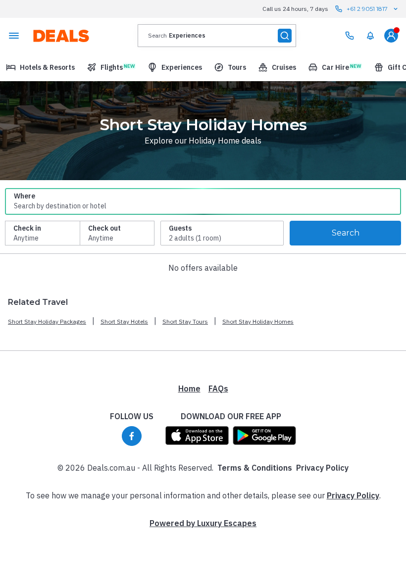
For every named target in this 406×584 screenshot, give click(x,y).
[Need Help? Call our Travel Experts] (349, 36)
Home (189, 388)
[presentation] (217, 36)
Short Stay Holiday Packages (47, 321)
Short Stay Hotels (124, 321)
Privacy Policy (322, 468)
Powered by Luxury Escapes (203, 523)
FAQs (218, 388)
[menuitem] (370, 36)
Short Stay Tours (185, 321)
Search (345, 233)
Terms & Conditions (254, 468)
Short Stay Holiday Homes (258, 321)
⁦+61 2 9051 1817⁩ (367, 8)
